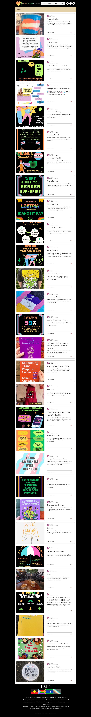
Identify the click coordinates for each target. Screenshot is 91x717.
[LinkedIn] (73, 3)
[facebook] (41, 686)
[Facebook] (67, 3)
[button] (73, 9)
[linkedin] (50, 686)
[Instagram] (70, 3)
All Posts (18, 9)
